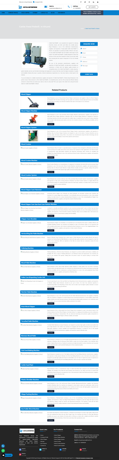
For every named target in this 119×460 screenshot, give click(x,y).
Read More (50, 104)
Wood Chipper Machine (59, 437)
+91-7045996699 (80, 442)
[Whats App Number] (3, 450)
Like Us (23, 448)
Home (3, 12)
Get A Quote (92, 7)
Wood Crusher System (59, 445)
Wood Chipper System (59, 439)
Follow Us (44, 448)
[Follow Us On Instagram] (89, 2)
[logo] (28, 7)
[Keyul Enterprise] (28, 431)
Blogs (53, 12)
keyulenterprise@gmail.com (83, 440)
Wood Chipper (25, 12)
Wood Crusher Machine (59, 443)
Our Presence (43, 443)
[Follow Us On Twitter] (85, 2)
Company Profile (38, 2)
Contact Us (44, 12)
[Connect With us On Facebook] (81, 2)
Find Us (84, 448)
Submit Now (89, 74)
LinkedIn (64, 448)
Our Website (61, 12)
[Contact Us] (3, 445)
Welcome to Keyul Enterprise (25, 2)
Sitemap (35, 12)
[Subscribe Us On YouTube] (98, 2)
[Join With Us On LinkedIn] (93, 2)
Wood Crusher (57, 441)
